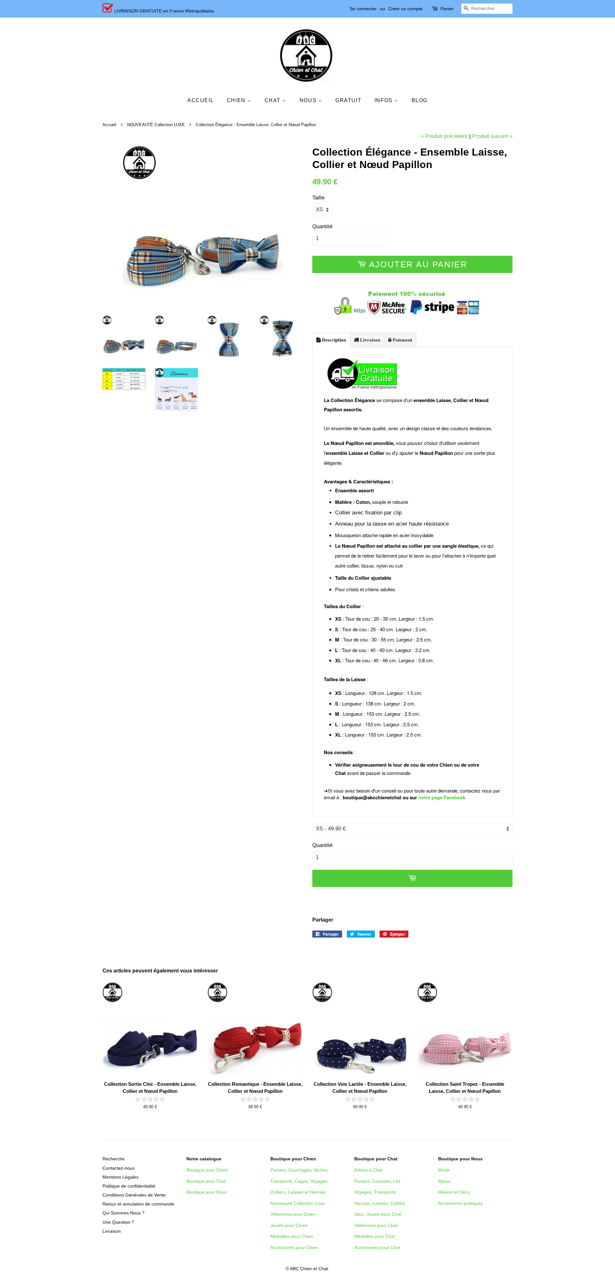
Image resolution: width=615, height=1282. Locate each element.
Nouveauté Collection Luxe (297, 1203)
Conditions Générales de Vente (134, 1194)
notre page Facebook (441, 797)
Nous (308, 100)
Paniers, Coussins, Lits (377, 1181)
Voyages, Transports (375, 1192)
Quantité (322, 226)
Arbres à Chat (368, 1170)
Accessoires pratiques (460, 1203)
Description (333, 339)
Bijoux (444, 1181)
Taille (318, 198)
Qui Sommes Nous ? (123, 1212)
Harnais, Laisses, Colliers (380, 1203)
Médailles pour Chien (291, 1236)
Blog (420, 100)
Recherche (113, 1158)
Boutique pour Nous (206, 1192)
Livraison (369, 339)
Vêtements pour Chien (293, 1214)
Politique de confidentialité (128, 1186)
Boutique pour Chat (206, 1181)
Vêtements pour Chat (376, 1225)
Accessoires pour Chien (294, 1247)
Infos (384, 100)
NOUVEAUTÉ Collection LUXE (156, 124)
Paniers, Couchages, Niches (299, 1170)
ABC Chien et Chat (309, 1268)
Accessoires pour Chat (377, 1247)
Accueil (200, 100)
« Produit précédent (444, 136)
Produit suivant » (492, 136)
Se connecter (363, 8)
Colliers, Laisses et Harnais (297, 1192)
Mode (444, 1170)
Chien (237, 100)
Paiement (401, 339)
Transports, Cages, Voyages (299, 1181)
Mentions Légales (120, 1177)
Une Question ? (118, 1222)
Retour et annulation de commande (138, 1203)
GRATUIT (348, 100)
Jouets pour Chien (289, 1225)
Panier (447, 8)
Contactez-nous (118, 1168)
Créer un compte (405, 8)
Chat (274, 100)
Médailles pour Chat (374, 1236)
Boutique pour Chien (207, 1170)
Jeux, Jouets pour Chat (377, 1214)
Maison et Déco (454, 1192)
